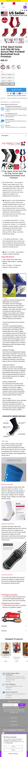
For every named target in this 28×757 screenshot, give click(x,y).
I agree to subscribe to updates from (15, 707)
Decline (13, 750)
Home (2, 10)
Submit (21, 704)
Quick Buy (5, 652)
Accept (13, 746)
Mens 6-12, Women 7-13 (8, 74)
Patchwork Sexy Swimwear (16, 658)
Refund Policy (14, 721)
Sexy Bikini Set (5, 657)
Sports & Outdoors (10, 10)
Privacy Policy (22, 707)
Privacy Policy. (10, 742)
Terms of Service (14, 724)
